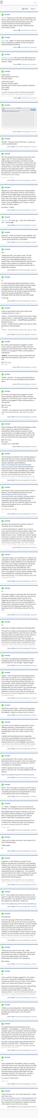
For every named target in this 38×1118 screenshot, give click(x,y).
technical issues (17, 146)
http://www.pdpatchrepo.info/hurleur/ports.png (17, 774)
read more (34, 30)
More (34, 9)
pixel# (21, 367)
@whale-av (4, 220)
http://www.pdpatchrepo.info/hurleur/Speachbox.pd (19, 904)
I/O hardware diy (25, 30)
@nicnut (3, 18)
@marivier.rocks (6, 57)
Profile (25, 9)
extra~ (21, 131)
